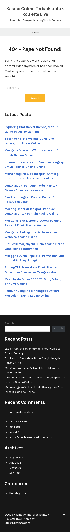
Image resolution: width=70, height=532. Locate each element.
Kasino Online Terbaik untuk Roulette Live (35, 11)
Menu (35, 32)
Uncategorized (18, 493)
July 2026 (15, 462)
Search (9, 323)
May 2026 (15, 468)
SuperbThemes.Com (17, 523)
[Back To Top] (64, 515)
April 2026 (15, 473)
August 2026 (17, 457)
